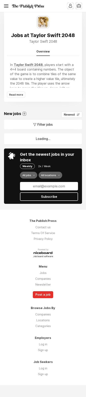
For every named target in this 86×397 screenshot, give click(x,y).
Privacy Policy (43, 239)
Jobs (43, 273)
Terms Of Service (43, 233)
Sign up (43, 350)
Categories (43, 326)
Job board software (43, 257)
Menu (7, 6)
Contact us (43, 227)
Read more (16, 94)
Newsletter (43, 284)
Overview (43, 51)
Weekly (27, 166)
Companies (43, 279)
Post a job (43, 294)
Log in (43, 344)
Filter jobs (45, 124)
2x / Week (44, 166)
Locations (43, 320)
